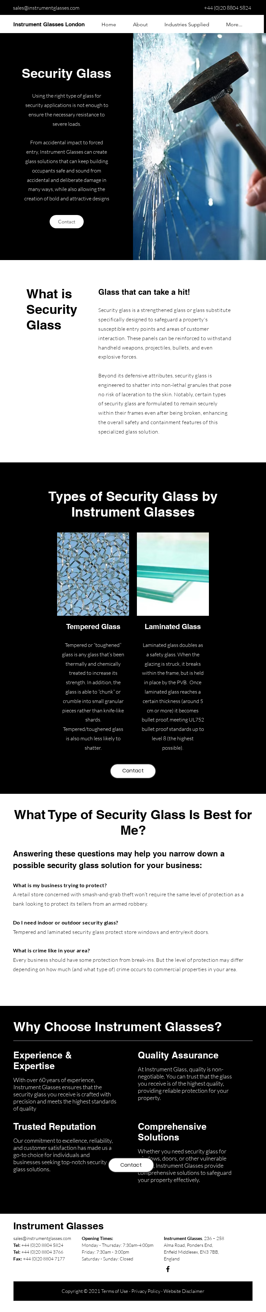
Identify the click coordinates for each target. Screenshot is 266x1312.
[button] (187, 25)
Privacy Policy (145, 1291)
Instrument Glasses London (49, 24)
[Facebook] (168, 1269)
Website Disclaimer (183, 1291)
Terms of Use (114, 1291)
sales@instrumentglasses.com (46, 8)
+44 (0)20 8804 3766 (42, 1252)
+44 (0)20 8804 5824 (227, 8)
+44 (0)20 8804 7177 (44, 1258)
